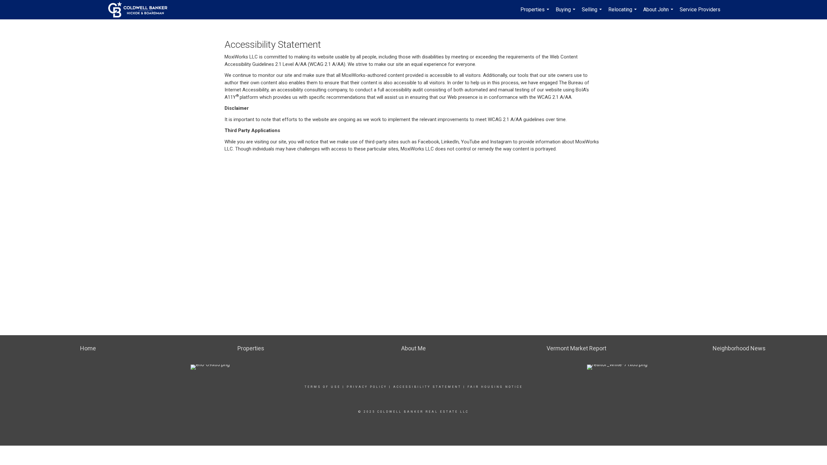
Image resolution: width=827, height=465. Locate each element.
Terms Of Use (322, 386)
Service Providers (700, 9)
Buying (566, 12)
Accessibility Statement (427, 386)
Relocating (623, 12)
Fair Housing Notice (495, 386)
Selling (592, 12)
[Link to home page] (141, 9)
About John (659, 12)
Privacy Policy (367, 386)
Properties (535, 12)
